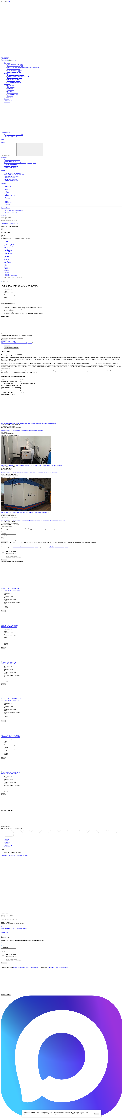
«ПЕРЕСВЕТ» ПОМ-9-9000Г (9, 627)
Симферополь (8, 250)
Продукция (7, 63)
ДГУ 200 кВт (83, 831)
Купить (3, 611)
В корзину (3, 339)
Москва (6, 242)
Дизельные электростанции (15, 64)
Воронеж (6, 256)
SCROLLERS (4, 933)
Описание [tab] (7, 346)
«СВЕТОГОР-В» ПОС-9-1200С (10, 773)
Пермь (6, 267)
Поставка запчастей (13, 79)
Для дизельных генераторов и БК (13, 135)
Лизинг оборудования (13, 81)
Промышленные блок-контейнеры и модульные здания (23, 67)
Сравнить (29, 343)
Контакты (7, 102)
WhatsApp (5, 947)
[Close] (1, 936)
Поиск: (3, 235)
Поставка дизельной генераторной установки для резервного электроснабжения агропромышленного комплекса (33, 520)
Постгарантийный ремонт (14, 78)
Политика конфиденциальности (10, 926)
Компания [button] (3, 183)
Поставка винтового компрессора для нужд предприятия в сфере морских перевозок (25, 512)
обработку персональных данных (58, 547)
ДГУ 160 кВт (73, 831)
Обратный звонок (23, 855)
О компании (10, 85)
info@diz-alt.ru (5, 57)
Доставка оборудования (14, 82)
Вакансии (10, 97)
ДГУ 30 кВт (35, 831)
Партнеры (10, 88)
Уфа (5, 264)
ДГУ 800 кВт (112, 831)
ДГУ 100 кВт (54, 831)
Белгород (6, 261)
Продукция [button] (4, 157)
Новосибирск (8, 253)
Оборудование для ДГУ (14, 72)
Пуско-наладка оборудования (15, 75)
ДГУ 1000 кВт (8, 835)
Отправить (4, 560)
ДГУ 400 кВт (93, 831)
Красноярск (7, 262)
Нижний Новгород (9, 252)
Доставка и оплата (12, 94)
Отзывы (9, 91)
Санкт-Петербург (9, 244)
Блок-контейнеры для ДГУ (15, 66)
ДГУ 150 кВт (64, 831)
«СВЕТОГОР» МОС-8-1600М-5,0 (10, 737)
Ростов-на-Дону (8, 245)
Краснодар (7, 247)
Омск (5, 265)
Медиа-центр (11, 87)
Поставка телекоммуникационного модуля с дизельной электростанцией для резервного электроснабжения (31, 465)
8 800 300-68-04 (5, 58)
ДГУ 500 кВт (103, 831)
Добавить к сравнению (7, 343)
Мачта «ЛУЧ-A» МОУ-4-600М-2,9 (10, 590)
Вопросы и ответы (12, 93)
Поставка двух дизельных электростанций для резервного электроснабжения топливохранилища (28, 423)
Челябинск (7, 255)
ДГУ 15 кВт (17, 831)
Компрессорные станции (14, 70)
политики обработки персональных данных (25, 547)
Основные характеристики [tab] (11, 347)
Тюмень (6, 259)
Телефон (5, 946)
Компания (7, 84)
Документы (10, 90)
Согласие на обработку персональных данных (14, 928)
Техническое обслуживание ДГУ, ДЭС (18, 76)
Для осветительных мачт (11, 136)
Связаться (3, 139)
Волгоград (7, 268)
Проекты (6, 99)
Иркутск (3, 142)
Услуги (6, 73)
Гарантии (10, 96)
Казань (6, 258)
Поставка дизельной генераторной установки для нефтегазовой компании (22, 430)
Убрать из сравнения (20, 343)
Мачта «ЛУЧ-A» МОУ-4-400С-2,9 (10, 700)
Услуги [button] (3, 170)
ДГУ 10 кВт (8, 831)
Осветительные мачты (13, 69)
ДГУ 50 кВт (45, 831)
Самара (6, 241)
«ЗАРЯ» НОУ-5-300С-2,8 (8, 663)
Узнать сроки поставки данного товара (12, 338)
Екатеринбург (8, 249)
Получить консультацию (8, 341)
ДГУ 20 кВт (26, 831)
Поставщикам (8, 100)
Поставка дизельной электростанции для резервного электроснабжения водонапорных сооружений (29, 472)
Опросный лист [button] (5, 132)
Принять (96, 1113)
